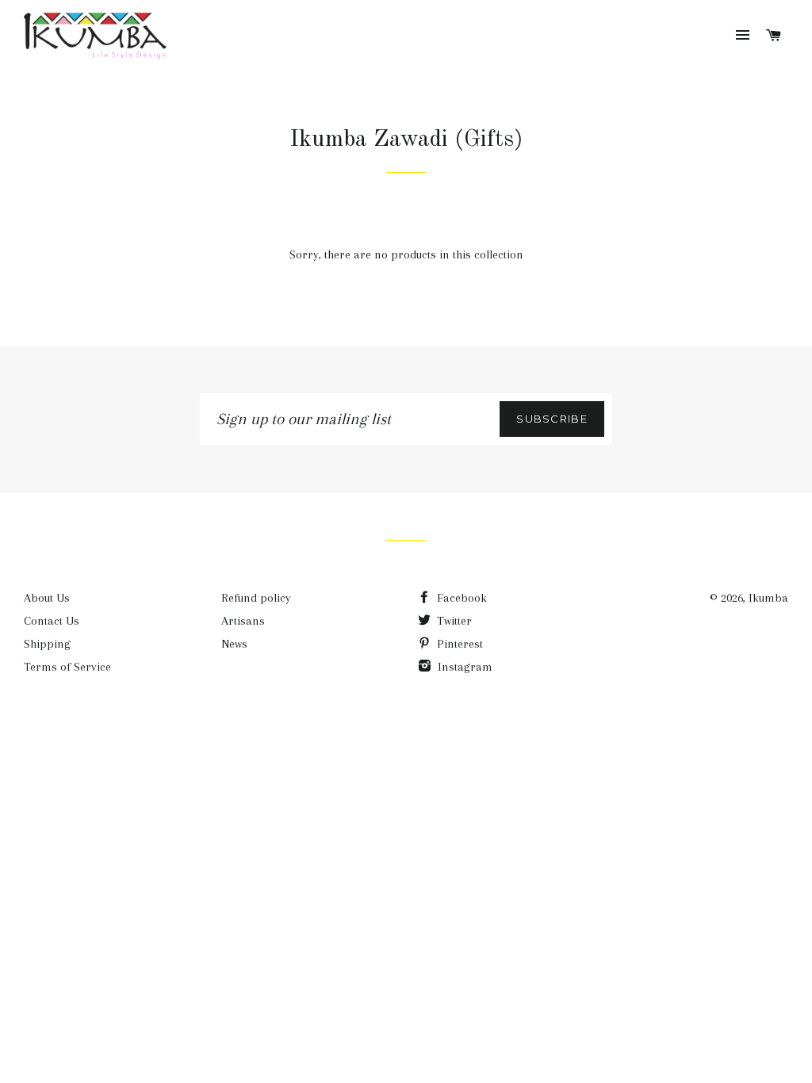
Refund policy (256, 598)
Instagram (463, 667)
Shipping (47, 644)
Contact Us (51, 621)
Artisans (243, 621)
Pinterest (458, 644)
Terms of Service (67, 667)
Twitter (453, 621)
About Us (47, 598)
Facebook (460, 598)
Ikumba (768, 598)
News (234, 644)
